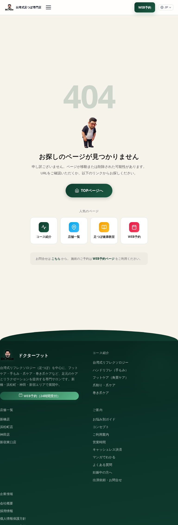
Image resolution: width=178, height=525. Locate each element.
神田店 (5, 434)
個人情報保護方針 (13, 518)
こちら (55, 258)
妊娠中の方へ (102, 472)
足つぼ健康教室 (104, 237)
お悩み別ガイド (104, 419)
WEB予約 (144, 7)
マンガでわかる (104, 457)
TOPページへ (92, 190)
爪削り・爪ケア (104, 385)
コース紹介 (43, 237)
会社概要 (6, 503)
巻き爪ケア (101, 393)
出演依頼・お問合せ (107, 480)
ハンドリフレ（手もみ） (110, 370)
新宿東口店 (8, 442)
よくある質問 (102, 465)
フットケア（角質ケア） (110, 377)
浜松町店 (6, 427)
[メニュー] (48, 7)
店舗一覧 (74, 237)
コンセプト (101, 427)
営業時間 (99, 442)
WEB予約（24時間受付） (41, 396)
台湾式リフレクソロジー (110, 362)
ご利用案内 (101, 434)
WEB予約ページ (103, 258)
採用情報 (6, 511)
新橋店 (5, 419)
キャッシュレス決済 (107, 449)
